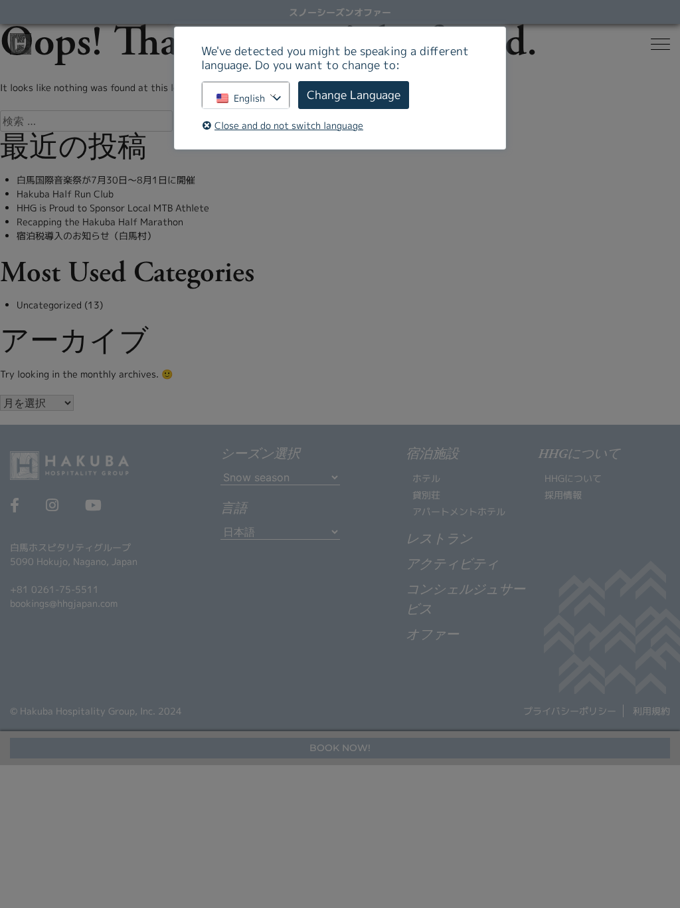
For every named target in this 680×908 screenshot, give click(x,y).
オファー (432, 635)
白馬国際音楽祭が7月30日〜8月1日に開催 (106, 179)
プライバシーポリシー (569, 711)
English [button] (249, 98)
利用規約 (651, 711)
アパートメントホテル (458, 511)
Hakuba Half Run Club (65, 193)
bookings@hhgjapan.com (64, 603)
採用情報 (563, 495)
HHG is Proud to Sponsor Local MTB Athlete (113, 207)
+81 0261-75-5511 (54, 589)
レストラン (439, 539)
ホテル (426, 478)
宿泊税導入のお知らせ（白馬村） (86, 235)
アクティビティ (452, 565)
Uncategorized (49, 304)
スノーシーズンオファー (340, 12)
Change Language (353, 94)
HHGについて (573, 478)
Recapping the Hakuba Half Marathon (100, 221)
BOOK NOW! (340, 748)
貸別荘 (426, 495)
